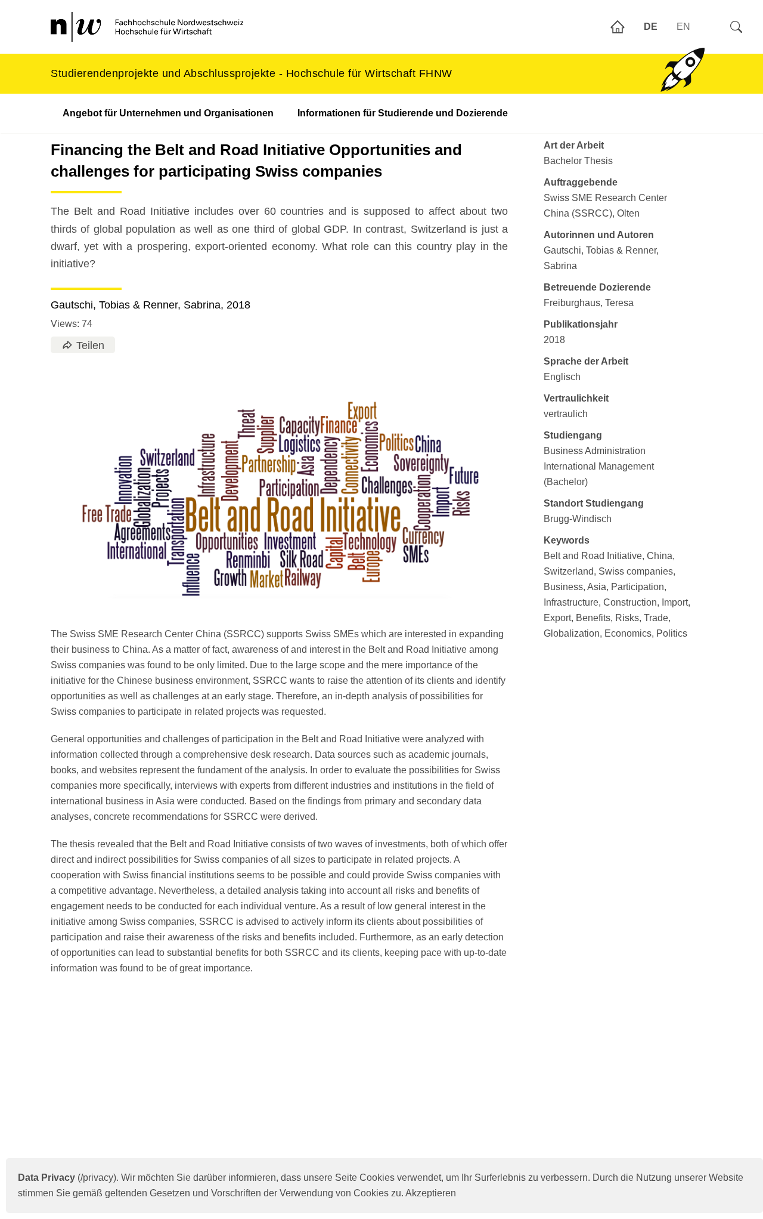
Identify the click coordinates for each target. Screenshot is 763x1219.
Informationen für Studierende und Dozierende (402, 113)
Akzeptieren (430, 1193)
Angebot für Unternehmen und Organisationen (168, 113)
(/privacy (65, 1177)
